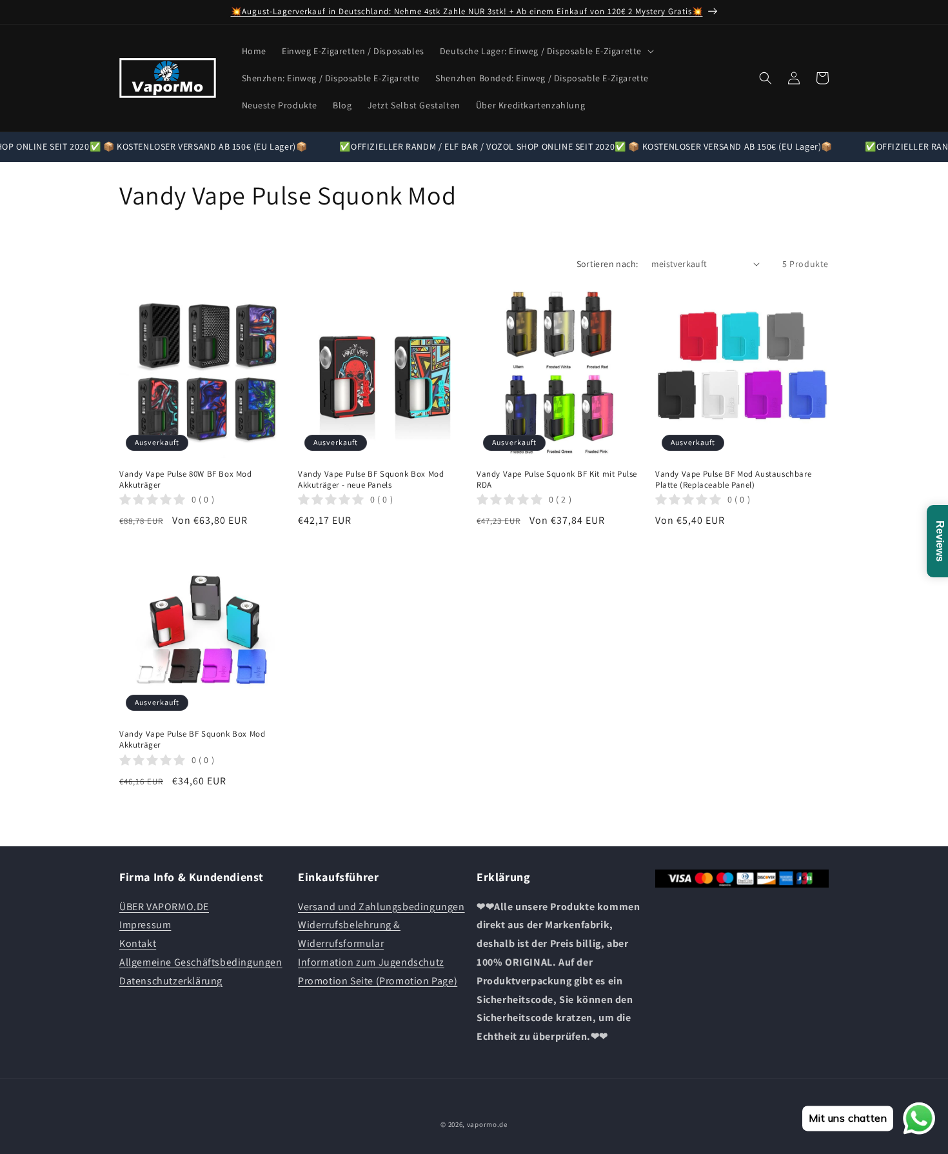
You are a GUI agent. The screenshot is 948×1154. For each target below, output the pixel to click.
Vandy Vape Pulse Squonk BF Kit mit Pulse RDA (557, 479)
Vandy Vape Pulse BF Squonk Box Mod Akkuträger (192, 739)
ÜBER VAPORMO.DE (164, 906)
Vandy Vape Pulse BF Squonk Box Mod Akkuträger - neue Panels (371, 479)
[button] (545, 51)
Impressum (145, 924)
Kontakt (137, 943)
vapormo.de (487, 1124)
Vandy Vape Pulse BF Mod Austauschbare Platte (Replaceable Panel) (733, 479)
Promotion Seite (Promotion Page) (377, 981)
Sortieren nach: (607, 264)
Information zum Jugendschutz (371, 962)
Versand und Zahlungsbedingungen (381, 906)
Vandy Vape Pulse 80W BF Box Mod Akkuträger (185, 479)
